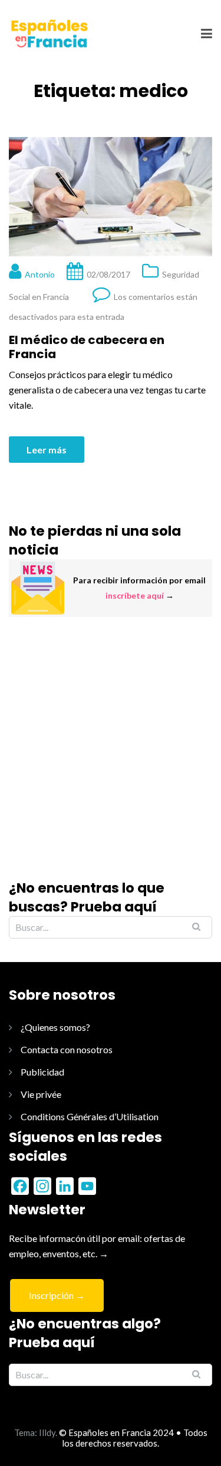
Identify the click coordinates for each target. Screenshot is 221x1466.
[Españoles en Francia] (48, 33)
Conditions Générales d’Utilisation (90, 1116)
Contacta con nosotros (67, 1049)
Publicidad (42, 1071)
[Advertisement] (110, 747)
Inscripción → (57, 1295)
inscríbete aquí (134, 595)
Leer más (47, 449)
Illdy (47, 1432)
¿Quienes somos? (55, 1027)
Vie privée (41, 1094)
